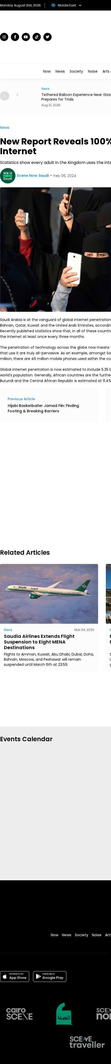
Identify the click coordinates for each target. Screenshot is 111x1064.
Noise (93, 71)
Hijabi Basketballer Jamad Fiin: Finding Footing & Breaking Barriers (43, 408)
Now (47, 71)
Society (76, 71)
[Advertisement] (55, 484)
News (60, 71)
